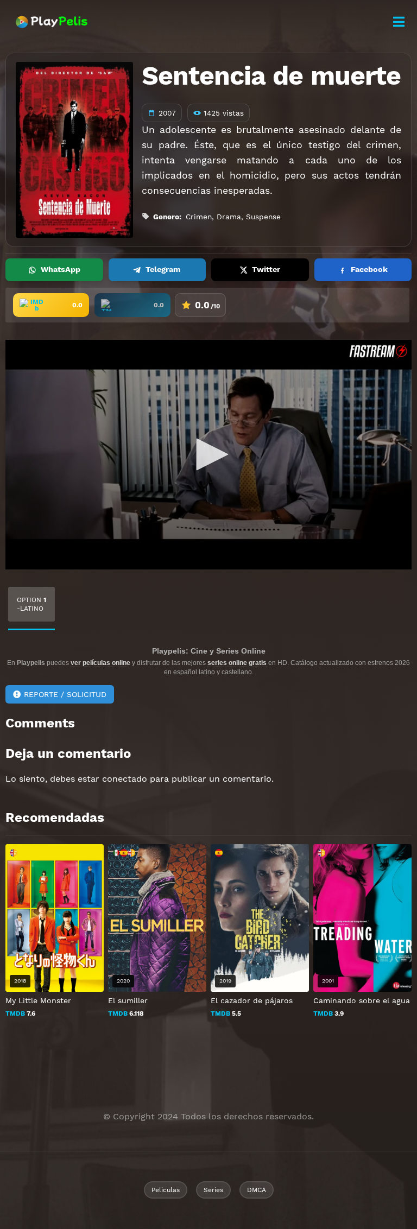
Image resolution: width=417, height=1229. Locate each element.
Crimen (199, 216)
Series (213, 1190)
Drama (229, 216)
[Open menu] (399, 22)
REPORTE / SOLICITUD (65, 694)
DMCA (256, 1190)
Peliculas (165, 1190)
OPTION (31, 604)
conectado (124, 779)
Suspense (263, 216)
